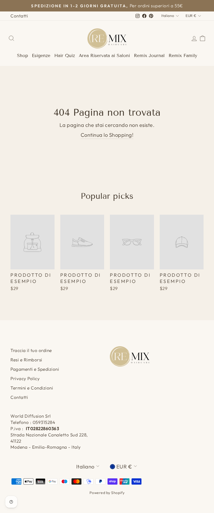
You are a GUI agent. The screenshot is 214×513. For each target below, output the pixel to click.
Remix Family (183, 55)
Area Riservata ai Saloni (104, 55)
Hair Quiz (64, 55)
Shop (22, 55)
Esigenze (41, 55)
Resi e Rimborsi (26, 359)
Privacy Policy (25, 378)
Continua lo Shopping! (107, 135)
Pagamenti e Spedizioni (34, 369)
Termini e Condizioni (31, 388)
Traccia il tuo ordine (31, 350)
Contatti (19, 15)
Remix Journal (149, 55)
